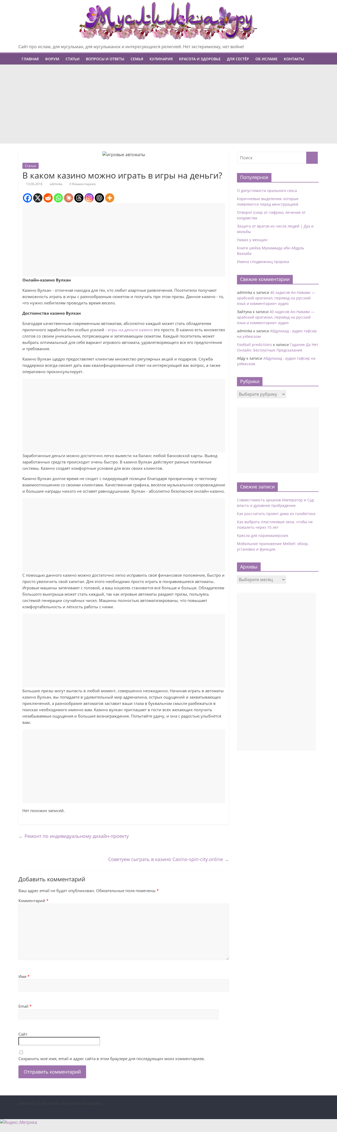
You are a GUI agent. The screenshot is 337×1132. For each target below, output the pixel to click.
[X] (37, 197)
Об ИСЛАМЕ (266, 58)
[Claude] (68, 197)
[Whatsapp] (58, 197)
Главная (30, 58)
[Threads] (78, 197)
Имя (23, 976)
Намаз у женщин (252, 239)
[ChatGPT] (99, 197)
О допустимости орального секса (267, 190)
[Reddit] (48, 197)
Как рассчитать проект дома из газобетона (276, 513)
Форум (52, 58)
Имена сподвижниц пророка (263, 261)
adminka (56, 184)
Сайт (22, 1034)
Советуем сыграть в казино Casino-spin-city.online (168, 859)
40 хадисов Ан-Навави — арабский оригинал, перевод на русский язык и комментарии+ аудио (276, 298)
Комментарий (33, 900)
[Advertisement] (168, 104)
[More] (109, 197)
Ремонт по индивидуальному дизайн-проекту (73, 836)
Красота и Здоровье (200, 58)
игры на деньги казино (130, 329)
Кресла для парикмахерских (262, 535)
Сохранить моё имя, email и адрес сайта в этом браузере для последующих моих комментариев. (111, 1058)
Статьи (73, 58)
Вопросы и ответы (105, 58)
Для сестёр (238, 58)
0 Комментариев (82, 184)
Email (25, 1006)
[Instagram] (89, 197)
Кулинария (161, 58)
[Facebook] (27, 197)
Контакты (294, 58)
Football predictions (254, 344)
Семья (137, 58)
